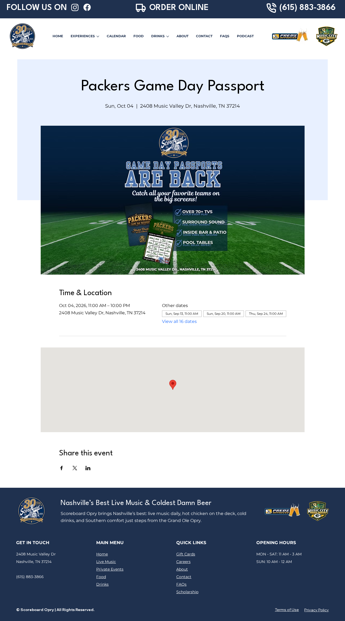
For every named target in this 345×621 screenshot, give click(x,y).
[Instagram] (75, 7)
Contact (183, 576)
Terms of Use (287, 609)
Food (101, 576)
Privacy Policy (316, 610)
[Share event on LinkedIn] (88, 468)
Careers (183, 561)
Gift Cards (185, 554)
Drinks (102, 584)
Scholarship (187, 591)
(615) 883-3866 (308, 8)
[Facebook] (87, 7)
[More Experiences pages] (97, 36)
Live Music (106, 561)
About (182, 569)
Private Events (109, 569)
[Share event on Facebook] (61, 468)
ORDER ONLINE (179, 8)
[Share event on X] (74, 468)
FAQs (181, 584)
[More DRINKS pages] (167, 36)
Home (102, 554)
